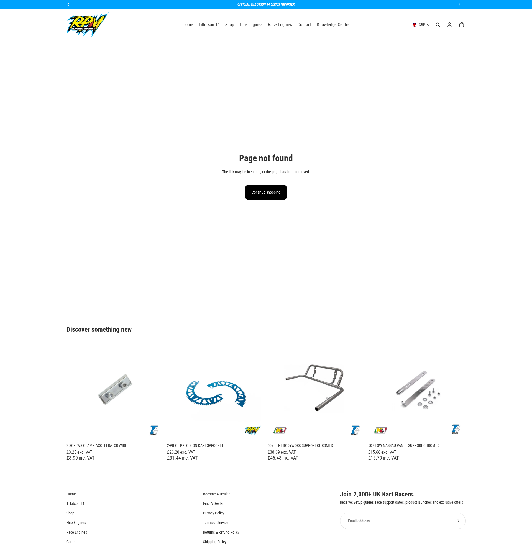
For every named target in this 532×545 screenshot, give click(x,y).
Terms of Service (215, 522)
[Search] (438, 25)
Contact (72, 541)
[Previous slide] (175, 391)
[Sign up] (457, 521)
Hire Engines (76, 522)
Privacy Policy (213, 513)
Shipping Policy (214, 541)
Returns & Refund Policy (221, 532)
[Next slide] (256, 391)
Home (71, 494)
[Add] (155, 432)
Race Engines (76, 532)
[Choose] (256, 432)
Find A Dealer (213, 503)
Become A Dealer (216, 494)
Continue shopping (266, 192)
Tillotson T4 (75, 503)
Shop (70, 513)
